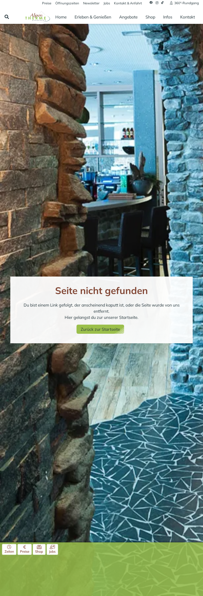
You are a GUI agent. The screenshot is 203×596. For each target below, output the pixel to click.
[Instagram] (157, 2)
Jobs (52, 551)
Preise (24, 551)
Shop (39, 551)
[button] (6, 17)
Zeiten (9, 551)
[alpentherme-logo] (37, 16)
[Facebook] (151, 2)
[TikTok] (162, 2)
